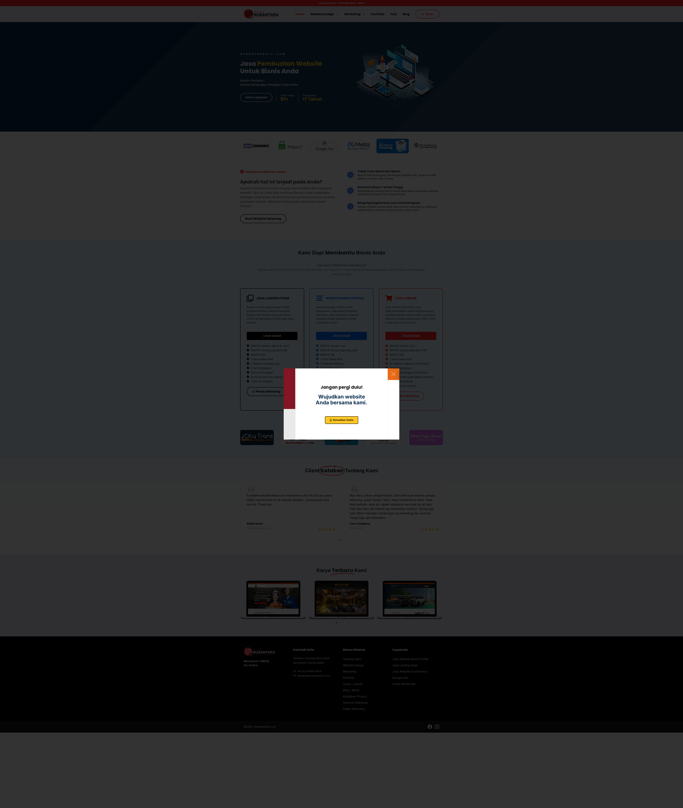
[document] (341, 404)
